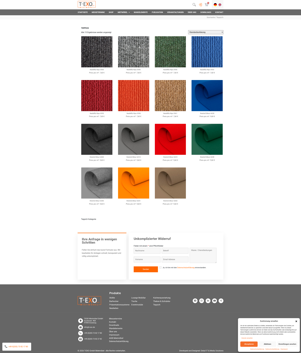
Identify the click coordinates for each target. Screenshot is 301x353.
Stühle (112, 298)
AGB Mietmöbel (116, 338)
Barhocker (114, 301)
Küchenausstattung (161, 298)
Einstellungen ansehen (287, 344)
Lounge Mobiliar (138, 298)
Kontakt (219, 12)
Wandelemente (141, 12)
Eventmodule (137, 304)
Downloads (205, 12)
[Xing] (221, 300)
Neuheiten (113, 308)
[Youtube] (214, 300)
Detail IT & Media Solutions (212, 351)
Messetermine (98, 12)
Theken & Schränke (161, 301)
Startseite (83, 12)
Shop (111, 12)
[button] (296, 321)
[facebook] (195, 300)
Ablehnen (267, 344)
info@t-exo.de (89, 327)
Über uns (192, 12)
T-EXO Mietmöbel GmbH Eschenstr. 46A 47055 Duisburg (93, 321)
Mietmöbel (122, 12)
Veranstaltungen (175, 12)
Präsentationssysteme (119, 304)
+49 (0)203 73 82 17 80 (93, 333)
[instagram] (202, 300)
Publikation (157, 12)
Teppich (156, 304)
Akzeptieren (249, 344)
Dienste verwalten (247, 338)
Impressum (284, 349)
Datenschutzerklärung (257, 349)
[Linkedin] (208, 300)
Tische (134, 301)
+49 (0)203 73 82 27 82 (93, 339)
